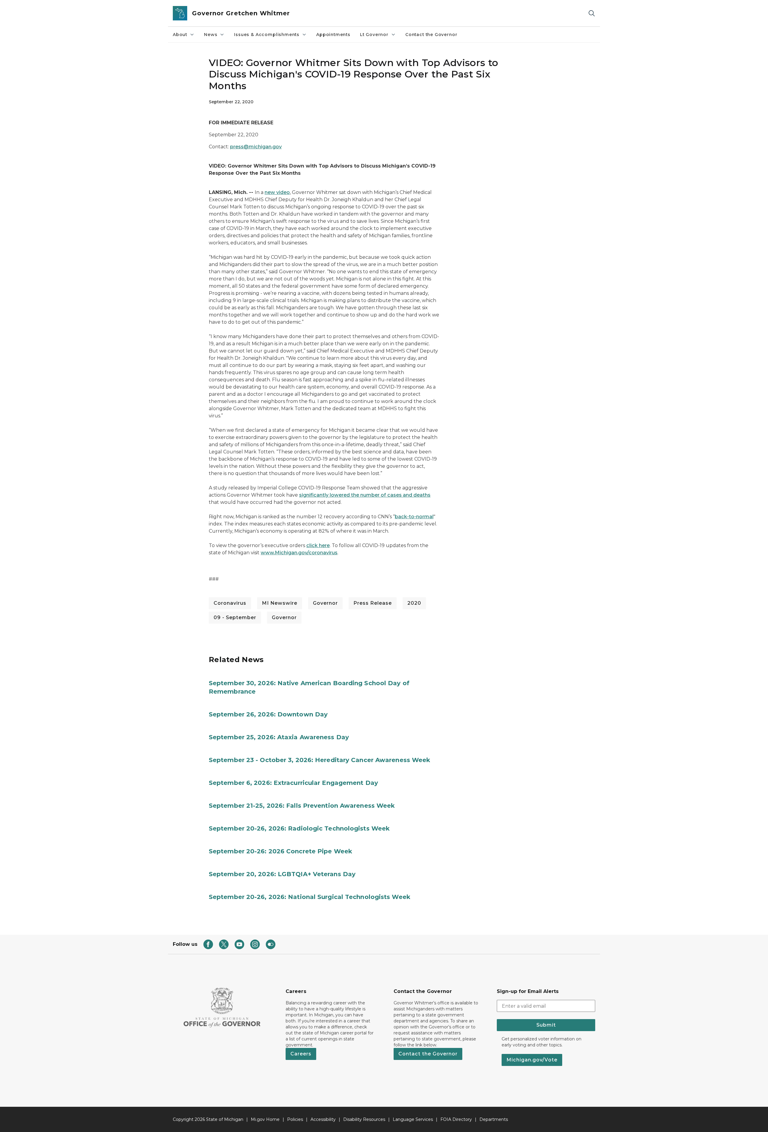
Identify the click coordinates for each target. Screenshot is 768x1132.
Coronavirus (230, 603)
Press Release (372, 603)
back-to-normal (414, 516)
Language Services (413, 1119)
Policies (295, 1119)
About (180, 34)
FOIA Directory (456, 1119)
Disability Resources (364, 1119)
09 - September (235, 617)
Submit (546, 1025)
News (210, 34)
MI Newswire (279, 603)
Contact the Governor (431, 34)
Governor (325, 603)
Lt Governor (374, 34)
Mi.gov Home (265, 1119)
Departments (493, 1119)
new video (277, 192)
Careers (300, 1054)
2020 (414, 603)
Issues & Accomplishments (266, 34)
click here (318, 545)
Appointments (333, 34)
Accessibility (323, 1119)
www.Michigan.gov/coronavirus (299, 552)
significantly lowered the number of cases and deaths (364, 495)
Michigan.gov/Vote (531, 1060)
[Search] (591, 13)
